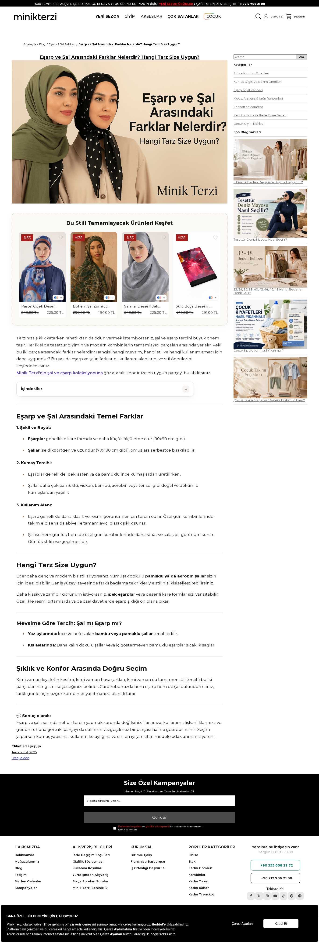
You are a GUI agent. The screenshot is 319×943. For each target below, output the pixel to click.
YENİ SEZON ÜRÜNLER (176, 4)
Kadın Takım (198, 881)
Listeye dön (20, 758)
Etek (191, 861)
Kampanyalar (26, 888)
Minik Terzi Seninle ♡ (90, 888)
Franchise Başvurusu (148, 861)
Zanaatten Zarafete (248, 107)
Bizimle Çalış (141, 855)
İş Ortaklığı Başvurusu (149, 868)
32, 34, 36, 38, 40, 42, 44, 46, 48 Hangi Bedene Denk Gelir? (267, 291)
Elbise (193, 855)
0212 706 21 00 (253, 4)
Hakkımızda (24, 855)
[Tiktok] (283, 896)
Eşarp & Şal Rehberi (248, 90)
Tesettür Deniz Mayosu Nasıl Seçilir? (260, 239)
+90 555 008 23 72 (277, 865)
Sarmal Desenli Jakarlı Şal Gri (91, 306)
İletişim (21, 875)
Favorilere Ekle (61, 237)
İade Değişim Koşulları (91, 855)
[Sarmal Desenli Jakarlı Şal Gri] (93, 267)
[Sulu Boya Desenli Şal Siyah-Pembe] (145, 267)
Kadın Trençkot (201, 894)
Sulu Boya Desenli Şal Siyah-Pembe (143, 306)
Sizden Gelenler (28, 881)
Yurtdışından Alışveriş (90, 875)
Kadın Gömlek (200, 868)
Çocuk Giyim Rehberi (249, 123)
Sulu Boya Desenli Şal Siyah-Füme (194, 306)
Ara (301, 57)
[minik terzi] (35, 16)
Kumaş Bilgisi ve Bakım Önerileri (258, 81)
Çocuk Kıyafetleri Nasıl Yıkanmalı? (259, 350)
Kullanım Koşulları (87, 868)
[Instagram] (267, 896)
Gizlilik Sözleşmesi (88, 861)
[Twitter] (259, 896)
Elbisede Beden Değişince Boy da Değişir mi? (268, 182)
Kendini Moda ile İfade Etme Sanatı (260, 115)
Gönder (159, 817)
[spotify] (300, 896)
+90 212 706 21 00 (276, 878)
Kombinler (197, 875)
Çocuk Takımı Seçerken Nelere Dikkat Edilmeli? (269, 400)
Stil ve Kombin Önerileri (251, 73)
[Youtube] (275, 896)
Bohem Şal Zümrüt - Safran (40, 306)
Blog (18, 868)
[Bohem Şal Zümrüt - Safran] (42, 267)
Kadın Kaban (198, 888)
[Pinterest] (292, 896)
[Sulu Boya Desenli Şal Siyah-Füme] (196, 267)
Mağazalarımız (27, 861)
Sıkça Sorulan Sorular (90, 881)
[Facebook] (251, 896)
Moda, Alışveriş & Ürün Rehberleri (258, 98)
